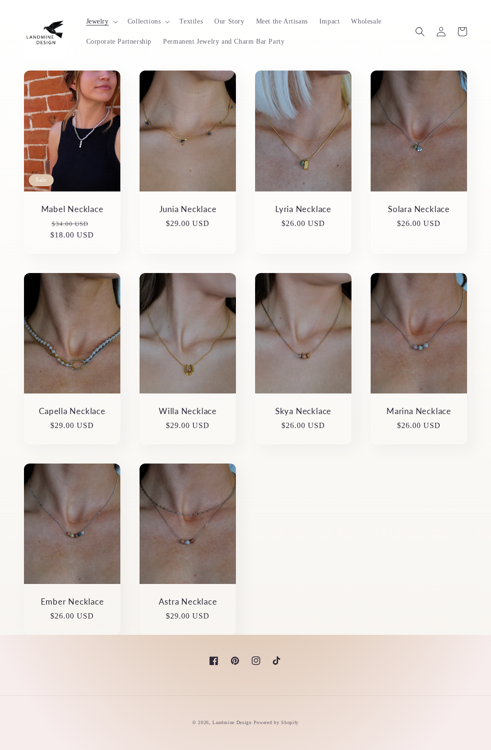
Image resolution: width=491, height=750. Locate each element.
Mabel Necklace (72, 209)
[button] (101, 22)
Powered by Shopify (276, 722)
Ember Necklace (72, 602)
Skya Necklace (303, 411)
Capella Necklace (72, 411)
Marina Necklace (418, 411)
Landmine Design (232, 722)
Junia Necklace (188, 209)
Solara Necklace (419, 209)
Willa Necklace (188, 411)
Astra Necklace (188, 602)
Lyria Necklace (303, 209)
